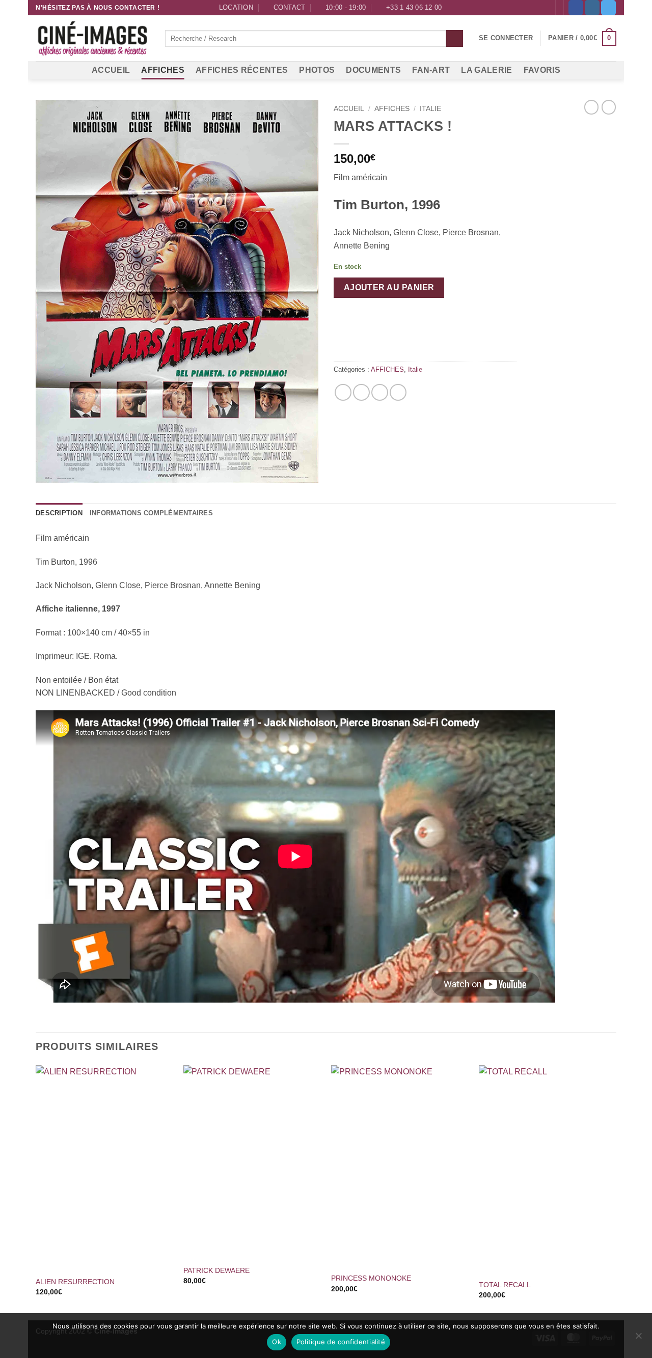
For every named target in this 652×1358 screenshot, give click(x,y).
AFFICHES (162, 70)
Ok (276, 1342)
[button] (506, 38)
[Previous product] (609, 107)
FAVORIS (542, 70)
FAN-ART (431, 70)
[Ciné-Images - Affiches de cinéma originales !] (93, 39)
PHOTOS (317, 70)
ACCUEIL (111, 70)
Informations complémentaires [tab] (151, 513)
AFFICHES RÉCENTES (242, 70)
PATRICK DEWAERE (216, 1270)
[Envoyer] (454, 38)
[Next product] (591, 107)
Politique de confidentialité (340, 1342)
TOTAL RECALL (505, 1285)
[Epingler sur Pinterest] (379, 392)
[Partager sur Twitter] (361, 392)
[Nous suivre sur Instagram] (592, 7)
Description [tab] (59, 513)
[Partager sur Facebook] (343, 392)
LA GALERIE (486, 70)
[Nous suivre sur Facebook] (575, 7)
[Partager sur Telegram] (398, 392)
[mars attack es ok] (177, 291)
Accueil (349, 109)
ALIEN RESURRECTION (75, 1282)
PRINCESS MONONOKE (371, 1278)
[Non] (638, 1339)
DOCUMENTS (373, 70)
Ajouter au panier (389, 287)
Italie (430, 109)
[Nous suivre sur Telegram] (608, 7)
